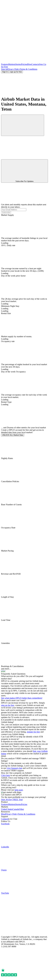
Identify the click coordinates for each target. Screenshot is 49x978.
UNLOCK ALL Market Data (12, 435)
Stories (18, 64)
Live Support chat (14, 768)
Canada (16, 809)
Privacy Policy (13, 69)
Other (21, 809)
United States (7, 809)
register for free (33, 732)
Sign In (4, 69)
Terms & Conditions (28, 69)
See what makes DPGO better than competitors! (21, 698)
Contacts (35, 64)
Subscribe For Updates (25, 181)
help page (19, 790)
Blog (29, 64)
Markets (11, 64)
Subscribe (6, 212)
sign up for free (16, 72)
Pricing (24, 64)
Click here (5, 775)
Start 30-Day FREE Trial (12, 799)
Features (4, 64)
